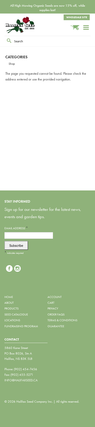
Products (11, 308)
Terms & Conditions (62, 320)
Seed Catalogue (16, 314)
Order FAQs (56, 314)
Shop (12, 64)
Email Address (16, 228)
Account (55, 297)
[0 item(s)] (77, 25)
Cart (51, 303)
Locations (12, 320)
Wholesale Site (76, 17)
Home (8, 297)
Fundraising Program (21, 326)
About (9, 303)
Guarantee (56, 326)
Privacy (53, 308)
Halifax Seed (26, 25)
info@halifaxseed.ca (21, 380)
